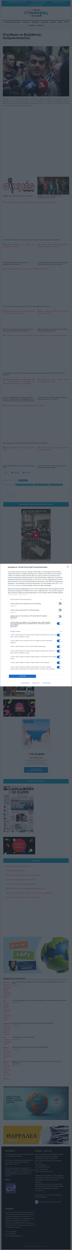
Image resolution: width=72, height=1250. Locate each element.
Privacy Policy (47, 683)
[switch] (59, 603)
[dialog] (36, 625)
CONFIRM (22, 676)
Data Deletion (25, 683)
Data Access (36, 683)
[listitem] (36, 599)
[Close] (68, 567)
